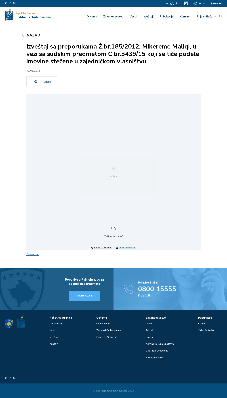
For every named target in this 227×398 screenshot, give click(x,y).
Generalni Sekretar (106, 337)
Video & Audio (206, 330)
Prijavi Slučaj (205, 16)
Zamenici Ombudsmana (108, 330)
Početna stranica (61, 318)
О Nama (92, 16)
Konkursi (202, 323)
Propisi (149, 337)
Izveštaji (148, 16)
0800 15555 (157, 289)
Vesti (133, 16)
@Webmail (216, 3)
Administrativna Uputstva (160, 344)
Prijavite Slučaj (83, 295)
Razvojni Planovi (154, 357)
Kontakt (185, 16)
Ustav (149, 323)
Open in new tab (127, 247)
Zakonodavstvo (113, 16)
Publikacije (167, 16)
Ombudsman (103, 323)
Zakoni (149, 330)
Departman (56, 323)
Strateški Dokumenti (157, 350)
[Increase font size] (176, 3)
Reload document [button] (102, 247)
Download (32, 254)
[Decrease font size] (167, 3)
